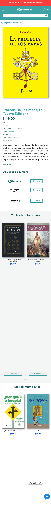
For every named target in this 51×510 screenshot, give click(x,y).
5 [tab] (28, 379)
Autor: (5, 123)
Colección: (7, 129)
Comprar (36, 190)
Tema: (5, 132)
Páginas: (6, 135)
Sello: (5, 126)
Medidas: (6, 138)
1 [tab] (25, 102)
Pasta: (5, 140)
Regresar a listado (12, 23)
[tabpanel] (25, 62)
